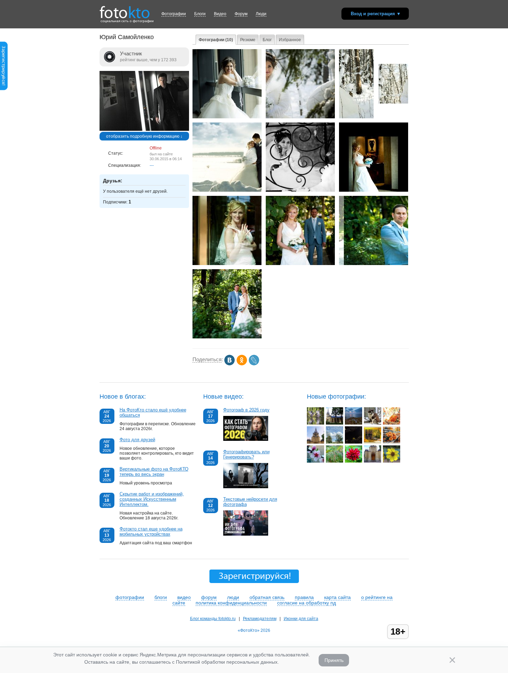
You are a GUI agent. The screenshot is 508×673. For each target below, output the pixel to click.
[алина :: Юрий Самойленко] (227, 117)
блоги (160, 597)
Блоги (200, 13)
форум (209, 597)
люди (233, 597)
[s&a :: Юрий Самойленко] (227, 190)
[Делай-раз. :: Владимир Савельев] (315, 423)
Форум (241, 13)
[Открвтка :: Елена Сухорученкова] (391, 423)
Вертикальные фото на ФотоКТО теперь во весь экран (154, 471)
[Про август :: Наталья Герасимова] (334, 442)
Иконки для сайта (301, 618)
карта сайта (337, 597)
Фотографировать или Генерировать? (246, 454)
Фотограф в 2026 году (246, 409)
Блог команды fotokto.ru (213, 618)
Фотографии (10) (216, 39)
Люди (261, 13)
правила (304, 597)
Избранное (290, 39)
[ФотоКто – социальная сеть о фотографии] (125, 9)
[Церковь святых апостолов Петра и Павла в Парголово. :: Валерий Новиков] (334, 423)
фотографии (129, 597)
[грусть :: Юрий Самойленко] (300, 190)
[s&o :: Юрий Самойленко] (373, 190)
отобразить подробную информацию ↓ (144, 136)
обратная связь (267, 597)
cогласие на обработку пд (306, 603)
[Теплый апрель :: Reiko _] (315, 461)
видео (184, 597)
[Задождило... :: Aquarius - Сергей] (334, 461)
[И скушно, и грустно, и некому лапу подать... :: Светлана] (372, 423)
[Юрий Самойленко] (144, 129)
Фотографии (173, 13)
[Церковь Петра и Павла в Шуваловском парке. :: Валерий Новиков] (372, 461)
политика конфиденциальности (231, 603)
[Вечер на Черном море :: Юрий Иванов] (353, 423)
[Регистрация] (4, 89)
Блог (267, 39)
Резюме (247, 39)
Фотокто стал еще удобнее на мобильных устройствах (151, 531)
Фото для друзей (137, 439)
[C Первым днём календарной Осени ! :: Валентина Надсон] (372, 442)
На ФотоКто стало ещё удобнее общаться (153, 412)
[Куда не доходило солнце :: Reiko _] (353, 442)
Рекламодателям (259, 618)
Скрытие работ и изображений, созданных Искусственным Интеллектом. (152, 499)
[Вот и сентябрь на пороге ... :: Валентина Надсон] (391, 442)
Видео (220, 13)
